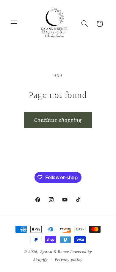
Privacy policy (68, 259)
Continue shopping (58, 120)
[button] (13, 23)
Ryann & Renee (55, 251)
